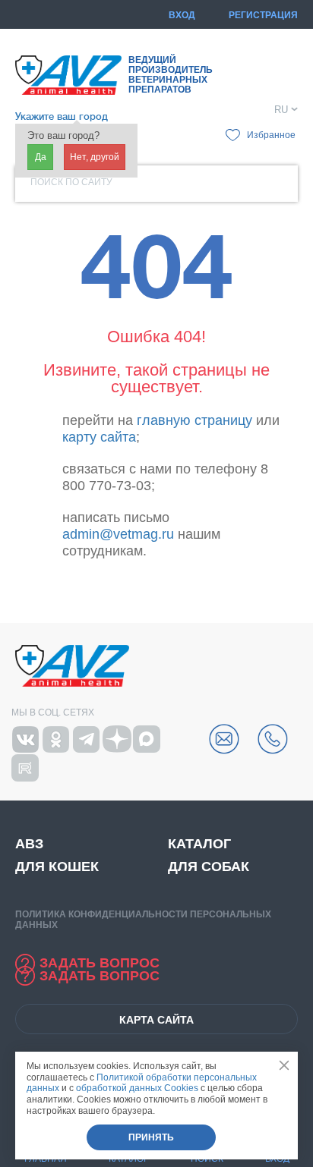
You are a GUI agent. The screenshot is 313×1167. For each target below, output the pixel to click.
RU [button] (281, 110)
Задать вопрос (100, 962)
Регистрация (263, 15)
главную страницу (194, 420)
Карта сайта (156, 1020)
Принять (151, 1137)
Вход (182, 15)
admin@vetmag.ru (118, 534)
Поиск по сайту (71, 182)
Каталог (199, 843)
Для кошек (57, 866)
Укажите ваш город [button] (61, 116)
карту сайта (99, 437)
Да (40, 157)
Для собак (208, 866)
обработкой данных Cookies (137, 1088)
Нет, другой (94, 157)
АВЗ (29, 843)
